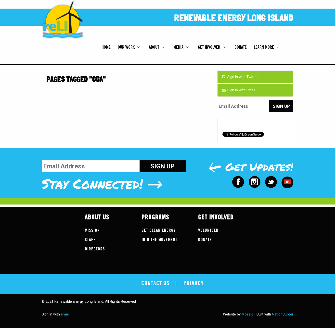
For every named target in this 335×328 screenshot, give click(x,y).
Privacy (193, 284)
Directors (95, 249)
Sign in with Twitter (242, 77)
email (65, 314)
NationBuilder (282, 314)
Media (178, 47)
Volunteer (208, 230)
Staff (90, 240)
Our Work (127, 47)
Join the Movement (159, 240)
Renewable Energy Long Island (233, 17)
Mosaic (247, 314)
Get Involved (209, 47)
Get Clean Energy (159, 230)
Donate (240, 47)
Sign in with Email (240, 90)
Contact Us (155, 284)
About (154, 47)
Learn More (264, 47)
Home (106, 47)
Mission (92, 230)
